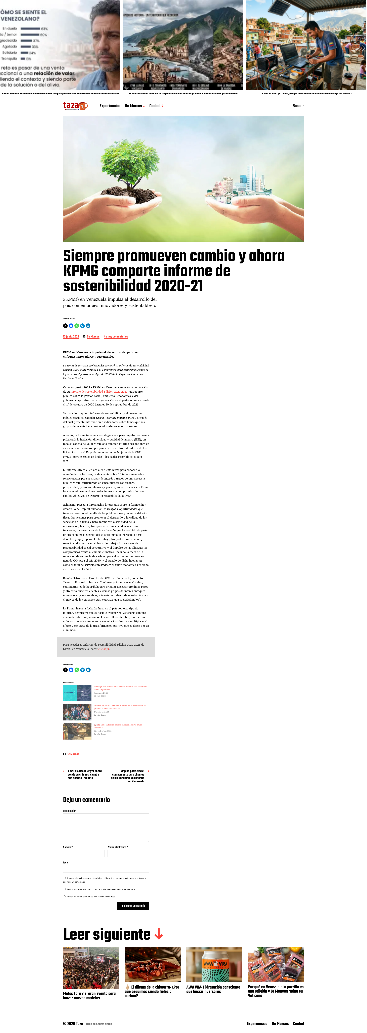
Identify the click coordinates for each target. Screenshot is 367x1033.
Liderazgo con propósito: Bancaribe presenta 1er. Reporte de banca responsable (120, 688)
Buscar (298, 106)
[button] (364, 48)
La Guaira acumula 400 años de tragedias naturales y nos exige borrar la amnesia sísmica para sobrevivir (183, 93)
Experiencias (110, 106)
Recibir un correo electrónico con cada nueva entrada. (91, 896)
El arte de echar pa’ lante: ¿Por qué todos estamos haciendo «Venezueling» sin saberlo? (307, 93)
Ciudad (154, 106)
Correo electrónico (118, 847)
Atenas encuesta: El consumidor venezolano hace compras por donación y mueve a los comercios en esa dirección (60, 93)
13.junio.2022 (71, 337)
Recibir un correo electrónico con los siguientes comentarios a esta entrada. (101, 889)
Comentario (69, 811)
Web (65, 862)
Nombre (68, 847)
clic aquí (103, 648)
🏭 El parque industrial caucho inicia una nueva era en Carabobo (118, 726)
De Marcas (133, 106)
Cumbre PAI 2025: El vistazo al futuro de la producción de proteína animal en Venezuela (120, 707)
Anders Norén (104, 1024)
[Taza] (75, 106)
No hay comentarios (116, 337)
